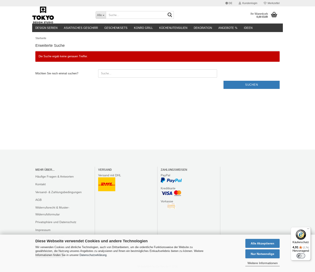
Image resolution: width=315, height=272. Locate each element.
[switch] (301, 255)
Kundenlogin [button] (249, 3)
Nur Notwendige (262, 254)
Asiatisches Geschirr (81, 27)
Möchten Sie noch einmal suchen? (56, 73)
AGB (38, 199)
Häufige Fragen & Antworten (54, 176)
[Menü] (308, 229)
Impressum (43, 230)
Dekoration (203, 27)
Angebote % (227, 27)
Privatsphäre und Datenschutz (55, 222)
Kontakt (40, 184)
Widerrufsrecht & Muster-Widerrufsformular (52, 211)
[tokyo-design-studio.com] (60, 15)
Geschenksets (116, 27)
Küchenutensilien (173, 27)
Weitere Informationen (263, 263)
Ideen (248, 27)
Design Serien (46, 27)
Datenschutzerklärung (93, 255)
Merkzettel (273, 3)
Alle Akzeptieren (262, 243)
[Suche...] (170, 15)
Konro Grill (143, 27)
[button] (229, 3)
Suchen (251, 84)
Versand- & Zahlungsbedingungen (58, 192)
